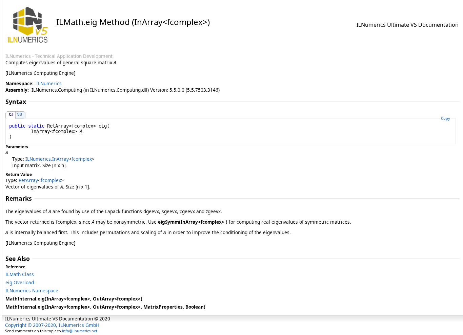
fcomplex (82, 159)
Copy (445, 118)
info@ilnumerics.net (79, 330)
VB (19, 114)
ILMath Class (19, 274)
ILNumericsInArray (47, 159)
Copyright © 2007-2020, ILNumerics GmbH (52, 325)
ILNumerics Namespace (31, 290)
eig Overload (19, 282)
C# (11, 114)
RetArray (28, 180)
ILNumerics (49, 83)
